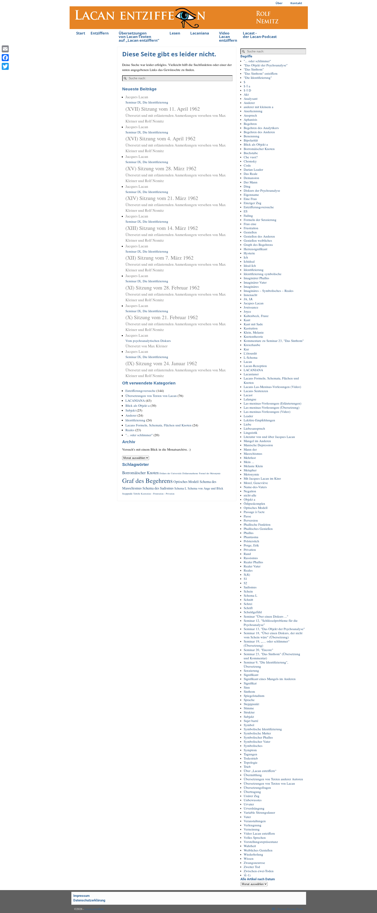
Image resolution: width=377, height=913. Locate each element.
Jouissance (251, 307)
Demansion (251, 178)
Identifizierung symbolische (262, 274)
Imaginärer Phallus (256, 278)
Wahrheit (250, 846)
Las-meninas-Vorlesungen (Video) (267, 411)
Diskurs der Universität (170, 473)
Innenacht (250, 295)
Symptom (250, 750)
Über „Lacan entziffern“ (260, 770)
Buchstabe (251, 153)
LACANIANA (135, 400)
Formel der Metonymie (210, 473)
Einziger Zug (252, 203)
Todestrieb (251, 758)
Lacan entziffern (94, 909)
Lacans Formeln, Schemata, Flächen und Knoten (158, 425)
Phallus (249, 533)
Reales (129, 430)
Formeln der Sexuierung (260, 219)
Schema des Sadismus (157, 488)
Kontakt (296, 3)
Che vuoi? (251, 157)
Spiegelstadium (254, 695)
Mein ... (249, 462)
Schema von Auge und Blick (205, 488)
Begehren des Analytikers (261, 128)
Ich (246, 257)
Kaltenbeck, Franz (256, 316)
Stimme (249, 708)
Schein (248, 591)
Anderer (131, 415)
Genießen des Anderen (259, 236)
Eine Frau (250, 198)
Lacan (248, 361)
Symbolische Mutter (257, 733)
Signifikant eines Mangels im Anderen (270, 679)
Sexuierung (251, 670)
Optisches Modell (186, 481)
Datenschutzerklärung (89, 900)
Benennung (251, 136)
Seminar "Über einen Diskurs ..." (266, 616)
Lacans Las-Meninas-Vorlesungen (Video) (272, 386)
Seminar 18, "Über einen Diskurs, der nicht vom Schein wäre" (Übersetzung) (273, 635)
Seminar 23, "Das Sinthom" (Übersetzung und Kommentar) (272, 656)
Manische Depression (258, 445)
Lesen (175, 33)
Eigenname (251, 194)
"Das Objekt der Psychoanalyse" (266, 65)
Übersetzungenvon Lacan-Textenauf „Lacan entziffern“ (139, 37)
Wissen (249, 858)
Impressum (81, 896)
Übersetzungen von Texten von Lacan (151, 395)
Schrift (248, 608)
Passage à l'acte (254, 512)
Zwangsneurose (254, 862)
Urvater (249, 804)
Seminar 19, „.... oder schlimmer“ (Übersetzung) (267, 643)
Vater (247, 817)
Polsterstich (251, 541)
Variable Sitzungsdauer (259, 812)
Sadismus (250, 587)
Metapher (250, 470)
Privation (250, 549)
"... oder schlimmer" (139, 435)
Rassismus (251, 558)
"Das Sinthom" (254, 69)
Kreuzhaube (252, 345)
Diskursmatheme (190, 473)
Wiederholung (253, 854)
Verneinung (252, 829)
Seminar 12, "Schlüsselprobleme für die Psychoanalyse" (271, 622)
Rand (247, 553)
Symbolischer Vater (257, 741)
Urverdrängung (254, 808)
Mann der (250, 449)
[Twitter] (5, 66)
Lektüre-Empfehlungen (259, 420)
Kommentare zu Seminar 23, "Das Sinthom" (274, 340)
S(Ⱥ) (247, 574)
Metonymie (251, 474)
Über (279, 3)
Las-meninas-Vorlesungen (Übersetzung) (271, 407)
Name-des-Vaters (255, 487)
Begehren (250, 123)
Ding (247, 186)
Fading (248, 215)
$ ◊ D (247, 90)
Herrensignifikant (255, 249)
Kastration (251, 328)
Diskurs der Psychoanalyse (262, 190)
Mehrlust (250, 457)
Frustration (251, 228)
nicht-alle (250, 495)
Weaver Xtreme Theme (290, 909)
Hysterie (249, 253)
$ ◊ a (247, 86)
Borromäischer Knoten (140, 472)
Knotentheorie (253, 336)
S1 (245, 578)
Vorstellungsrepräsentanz (261, 841)
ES (245, 211)
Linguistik (250, 432)
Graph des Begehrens (258, 244)
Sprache (249, 700)
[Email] (5, 49)
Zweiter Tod (252, 867)
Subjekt (130, 410)
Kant (247, 320)
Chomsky (250, 161)
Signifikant (251, 674)
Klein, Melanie (254, 332)
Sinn (247, 687)
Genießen (250, 232)
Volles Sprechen (255, 837)
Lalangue (250, 399)
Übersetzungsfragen (257, 787)
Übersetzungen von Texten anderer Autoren (273, 779)
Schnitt (248, 599)
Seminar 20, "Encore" (258, 650)
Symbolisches (253, 745)
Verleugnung (252, 825)
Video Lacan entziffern (228, 37)
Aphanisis (250, 119)
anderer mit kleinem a (258, 107)
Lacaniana (199, 33)
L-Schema (250, 357)
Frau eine (250, 224)
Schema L (180, 488)
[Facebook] (5, 57)
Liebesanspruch (254, 428)
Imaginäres (251, 286)
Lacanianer (251, 374)
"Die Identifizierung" (258, 77)
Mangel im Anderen (257, 441)
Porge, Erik (251, 545)
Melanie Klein (253, 466)
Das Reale (250, 173)
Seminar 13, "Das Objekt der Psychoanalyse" (274, 629)
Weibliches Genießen (258, 850)
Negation (250, 491)
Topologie (250, 762)
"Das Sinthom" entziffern (261, 73)
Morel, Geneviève (256, 483)
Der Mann (250, 182)
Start (80, 33)
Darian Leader (253, 169)
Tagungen (250, 754)
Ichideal (249, 261)
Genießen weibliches (258, 240)
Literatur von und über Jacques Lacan (269, 436)
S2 (245, 583)
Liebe (247, 424)
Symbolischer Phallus (258, 737)
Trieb (247, 766)
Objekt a (249, 499)
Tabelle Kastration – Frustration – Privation (153, 493)
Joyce (247, 311)
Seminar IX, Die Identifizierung (175, 109)
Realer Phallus (253, 562)
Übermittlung (253, 775)
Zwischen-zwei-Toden (259, 871)
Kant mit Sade (253, 324)
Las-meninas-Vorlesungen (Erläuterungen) (272, 403)
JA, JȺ (248, 299)
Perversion (251, 520)
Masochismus (253, 453)
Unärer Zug (251, 796)
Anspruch (250, 115)
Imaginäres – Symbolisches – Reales (268, 290)
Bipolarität (251, 140)
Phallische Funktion (257, 524)
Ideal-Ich (250, 265)
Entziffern (100, 33)
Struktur (249, 712)
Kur (246, 349)
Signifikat (250, 683)
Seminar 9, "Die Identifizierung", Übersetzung (266, 664)
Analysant (250, 98)
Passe (247, 516)
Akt (246, 94)
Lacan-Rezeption (255, 365)
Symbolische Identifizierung (263, 729)
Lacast (248, 395)
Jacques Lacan (254, 303)
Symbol (249, 725)
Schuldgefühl (253, 612)
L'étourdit (250, 353)
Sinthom (249, 691)
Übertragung (252, 791)
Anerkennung (253, 111)
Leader (248, 416)
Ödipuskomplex (254, 503)
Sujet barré (251, 720)
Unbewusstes (253, 800)
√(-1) (247, 875)
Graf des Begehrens (147, 480)
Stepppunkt (127, 493)
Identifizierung (135, 420)
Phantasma (251, 537)
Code (247, 165)
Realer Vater (252, 566)
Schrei (248, 603)
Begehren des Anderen (259, 132)
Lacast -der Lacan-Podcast (260, 35)
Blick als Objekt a (137, 405)
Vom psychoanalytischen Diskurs (148, 340)
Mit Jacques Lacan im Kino (262, 478)
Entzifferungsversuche (140, 390)
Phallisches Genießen (258, 528)
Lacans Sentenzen (256, 391)
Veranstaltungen (255, 821)
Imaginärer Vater (255, 282)
